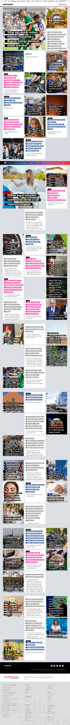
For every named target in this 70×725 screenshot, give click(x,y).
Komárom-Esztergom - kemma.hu (10, 705)
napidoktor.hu (28, 715)
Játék (57, 1)
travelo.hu (27, 718)
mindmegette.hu (28, 717)
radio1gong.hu (51, 719)
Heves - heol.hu (6, 702)
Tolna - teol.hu (6, 711)
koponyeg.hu (50, 709)
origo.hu (27, 692)
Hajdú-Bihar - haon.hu (7, 700)
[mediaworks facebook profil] (60, 677)
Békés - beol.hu (6, 690)
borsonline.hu (50, 694)
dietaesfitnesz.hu (28, 720)
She (41, 1)
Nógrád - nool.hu (6, 707)
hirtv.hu (26, 690)
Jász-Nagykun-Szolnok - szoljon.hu (10, 703)
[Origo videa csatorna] (60, 666)
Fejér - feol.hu (6, 697)
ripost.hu (49, 696)
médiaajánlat (63, 669)
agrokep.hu (27, 700)
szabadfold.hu (28, 689)
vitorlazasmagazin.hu (52, 685)
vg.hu (26, 699)
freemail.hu (50, 708)
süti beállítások (52, 669)
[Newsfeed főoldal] (7, 666)
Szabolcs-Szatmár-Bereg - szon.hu (10, 710)
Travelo (33, 1)
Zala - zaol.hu (6, 716)
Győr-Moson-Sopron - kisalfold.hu (10, 698)
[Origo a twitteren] (54, 666)
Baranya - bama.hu (7, 689)
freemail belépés (62, 4)
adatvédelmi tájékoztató (35, 669)
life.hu (49, 699)
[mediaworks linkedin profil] (64, 677)
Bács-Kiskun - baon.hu (8, 687)
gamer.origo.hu (28, 712)
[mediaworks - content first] (11, 677)
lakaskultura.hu (28, 710)
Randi (46, 1)
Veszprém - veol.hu (7, 715)
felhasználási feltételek (44, 669)
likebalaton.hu (28, 713)
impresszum (58, 669)
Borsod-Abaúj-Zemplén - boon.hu (10, 692)
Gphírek (37, 1)
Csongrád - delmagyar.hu (8, 694)
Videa (19, 1)
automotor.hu (28, 709)
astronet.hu (27, 707)
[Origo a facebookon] (52, 666)
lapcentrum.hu (51, 713)
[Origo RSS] (63, 666)
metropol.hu (50, 698)
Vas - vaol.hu (5, 713)
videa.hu (49, 711)
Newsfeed (23, 1)
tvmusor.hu (50, 688)
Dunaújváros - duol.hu (7, 695)
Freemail (28, 1)
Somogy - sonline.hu (7, 708)
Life (9, 1)
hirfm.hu (49, 721)
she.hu (49, 701)
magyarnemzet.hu (29, 687)
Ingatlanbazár (51, 1)
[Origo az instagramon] (57, 666)
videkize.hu (50, 686)
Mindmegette (13, 1)
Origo (5, 1)
